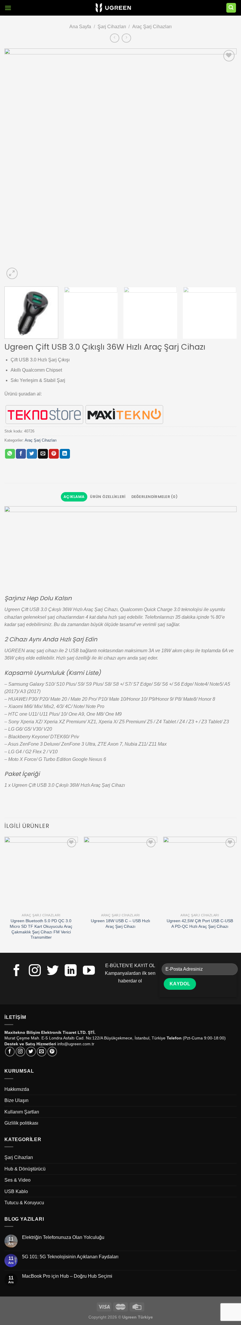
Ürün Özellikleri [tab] (107, 496)
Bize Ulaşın (16, 1100)
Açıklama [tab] (73, 496)
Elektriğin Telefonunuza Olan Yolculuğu (63, 1237)
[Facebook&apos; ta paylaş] (21, 454)
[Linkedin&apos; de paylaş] (65, 454)
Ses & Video (17, 1180)
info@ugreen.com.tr (75, 1043)
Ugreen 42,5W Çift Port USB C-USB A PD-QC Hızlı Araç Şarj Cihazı (200, 923)
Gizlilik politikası (21, 1123)
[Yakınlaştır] (12, 273)
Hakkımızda (16, 1089)
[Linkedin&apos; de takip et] (71, 971)
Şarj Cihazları (112, 26)
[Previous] (16, 164)
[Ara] (231, 8)
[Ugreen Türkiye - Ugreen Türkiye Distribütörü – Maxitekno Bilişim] (113, 8)
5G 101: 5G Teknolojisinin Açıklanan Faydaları (70, 1256)
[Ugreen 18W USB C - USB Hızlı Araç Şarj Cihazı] (120, 873)
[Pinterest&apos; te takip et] (52, 1051)
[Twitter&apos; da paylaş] (32, 454)
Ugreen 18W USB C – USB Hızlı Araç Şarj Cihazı (120, 923)
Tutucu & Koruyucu (24, 1202)
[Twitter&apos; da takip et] (53, 971)
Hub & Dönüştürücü (25, 1168)
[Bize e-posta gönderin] (41, 1051)
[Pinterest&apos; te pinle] (54, 454)
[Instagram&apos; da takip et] (35, 971)
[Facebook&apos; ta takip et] (17, 971)
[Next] (224, 164)
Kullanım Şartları (21, 1111)
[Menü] (7, 8)
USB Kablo (16, 1191)
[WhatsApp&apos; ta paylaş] (10, 454)
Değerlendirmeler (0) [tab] (154, 496)
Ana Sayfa (80, 26)
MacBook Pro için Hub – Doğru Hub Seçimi (67, 1276)
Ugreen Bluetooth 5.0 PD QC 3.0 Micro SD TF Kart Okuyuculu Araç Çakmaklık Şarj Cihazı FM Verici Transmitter (41, 929)
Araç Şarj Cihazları (152, 26)
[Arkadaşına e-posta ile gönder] (43, 454)
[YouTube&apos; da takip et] (89, 971)
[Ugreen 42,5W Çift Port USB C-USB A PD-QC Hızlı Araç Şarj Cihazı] (200, 873)
